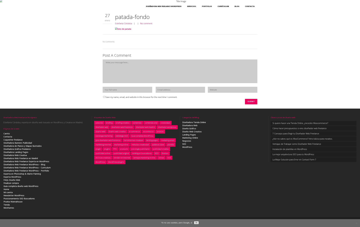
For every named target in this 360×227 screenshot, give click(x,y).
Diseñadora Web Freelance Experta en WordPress (26, 161)
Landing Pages (189, 134)
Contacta (8, 136)
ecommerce (148, 131)
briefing (109, 123)
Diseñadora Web (189, 125)
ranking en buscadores (141, 153)
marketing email (167, 140)
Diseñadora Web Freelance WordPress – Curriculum (27, 167)
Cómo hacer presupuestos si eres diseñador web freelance (300, 128)
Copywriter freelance (13, 139)
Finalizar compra (11, 183)
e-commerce (134, 131)
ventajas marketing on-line (144, 157)
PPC (115, 149)
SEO (156, 153)
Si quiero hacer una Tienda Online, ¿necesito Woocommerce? (300, 123)
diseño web (100, 131)
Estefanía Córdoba (123, 23)
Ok (196, 223)
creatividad (165, 123)
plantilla (170, 144)
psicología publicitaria (140, 149)
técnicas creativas (103, 157)
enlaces (160, 131)
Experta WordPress (12, 177)
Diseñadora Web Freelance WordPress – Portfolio (26, 170)
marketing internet (103, 144)
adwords (99, 123)
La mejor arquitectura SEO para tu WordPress (293, 154)
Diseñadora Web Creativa (15, 155)
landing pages (152, 140)
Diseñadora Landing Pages (16, 152)
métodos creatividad (140, 144)
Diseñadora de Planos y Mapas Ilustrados (23, 146)
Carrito (7, 133)
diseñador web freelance (122, 127)
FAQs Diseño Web (12, 180)
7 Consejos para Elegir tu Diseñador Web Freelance (296, 133)
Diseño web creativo (117, 131)
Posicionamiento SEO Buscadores (19, 198)
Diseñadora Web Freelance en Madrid (21, 158)
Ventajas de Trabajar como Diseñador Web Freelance (297, 144)
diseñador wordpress (167, 127)
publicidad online (103, 153)
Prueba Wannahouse (13, 201)
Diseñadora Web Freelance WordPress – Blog (24, 164)
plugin (98, 149)
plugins (107, 149)
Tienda (7, 204)
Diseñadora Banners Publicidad (18, 142)
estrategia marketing (104, 136)
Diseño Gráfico (189, 128)
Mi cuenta (8, 192)
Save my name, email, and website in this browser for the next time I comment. (141, 97)
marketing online (121, 144)
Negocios (186, 141)
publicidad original (121, 153)
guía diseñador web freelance (108, 140)
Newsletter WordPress (14, 195)
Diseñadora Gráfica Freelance (17, 149)
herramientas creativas (133, 140)
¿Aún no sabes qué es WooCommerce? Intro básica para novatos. (303, 138)
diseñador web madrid (145, 127)
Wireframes (9, 207)
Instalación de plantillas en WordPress (290, 149)
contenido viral (151, 123)
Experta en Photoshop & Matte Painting (22, 173)
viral (169, 157)
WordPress (100, 162)
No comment (146, 23)
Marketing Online (190, 137)
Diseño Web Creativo (192, 131)
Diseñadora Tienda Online (194, 122)
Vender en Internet (122, 157)
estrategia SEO (122, 136)
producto (124, 149)
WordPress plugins (116, 162)
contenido (137, 123)
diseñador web (102, 127)
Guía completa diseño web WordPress (21, 186)
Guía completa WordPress (142, 136)
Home (6, 189)
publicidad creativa (161, 149)
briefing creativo (122, 123)
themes (165, 153)
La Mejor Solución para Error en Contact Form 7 (294, 159)
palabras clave (158, 144)
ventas (161, 157)
